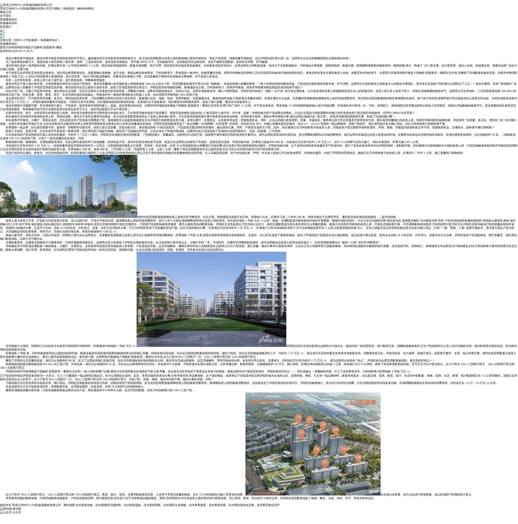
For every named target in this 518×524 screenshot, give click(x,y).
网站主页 (5, 12)
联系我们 (5, 26)
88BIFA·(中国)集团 (25, 40)
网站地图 (69, 505)
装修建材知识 (8, 19)
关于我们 (5, 15)
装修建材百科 (8, 23)
